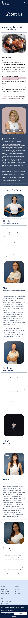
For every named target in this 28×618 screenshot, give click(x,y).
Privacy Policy (10, 610)
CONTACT (18, 593)
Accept (20, 613)
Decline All (7, 613)
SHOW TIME (6, 601)
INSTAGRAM (6, 593)
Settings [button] (14, 616)
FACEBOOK (6, 589)
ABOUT (17, 589)
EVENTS (4, 603)
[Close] (26, 607)
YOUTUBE (5, 591)
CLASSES (17, 591)
